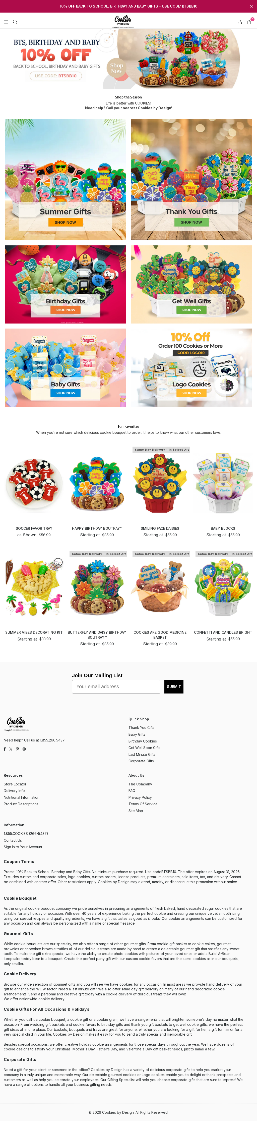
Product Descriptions (21, 804)
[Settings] (239, 21)
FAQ (131, 790)
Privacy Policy (140, 797)
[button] (248, 21)
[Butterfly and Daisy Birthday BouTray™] (97, 587)
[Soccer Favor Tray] (34, 483)
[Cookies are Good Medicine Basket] (160, 587)
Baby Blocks (223, 528)
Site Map (135, 811)
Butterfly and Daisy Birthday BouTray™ (97, 634)
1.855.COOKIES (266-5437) (26, 833)
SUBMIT (174, 686)
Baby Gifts (136, 734)
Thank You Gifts (141, 727)
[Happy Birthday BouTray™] (97, 483)
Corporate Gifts (141, 761)
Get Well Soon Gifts (144, 747)
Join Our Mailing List (97, 675)
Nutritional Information (21, 797)
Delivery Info (14, 790)
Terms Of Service (143, 804)
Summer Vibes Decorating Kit (34, 632)
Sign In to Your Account (23, 847)
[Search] (15, 21)
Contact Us (13, 840)
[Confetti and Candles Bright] (223, 587)
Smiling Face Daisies (160, 528)
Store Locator (15, 784)
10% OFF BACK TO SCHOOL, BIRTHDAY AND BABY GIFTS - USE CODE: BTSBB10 (129, 6)
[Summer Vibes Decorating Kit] (34, 587)
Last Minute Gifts (141, 754)
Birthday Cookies (142, 741)
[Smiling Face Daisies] (160, 483)
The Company (140, 784)
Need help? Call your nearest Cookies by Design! (128, 108)
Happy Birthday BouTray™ (97, 528)
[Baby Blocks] (223, 483)
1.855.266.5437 (52, 740)
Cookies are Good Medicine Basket (160, 634)
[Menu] (6, 21)
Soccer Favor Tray (34, 528)
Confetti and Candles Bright (223, 632)
